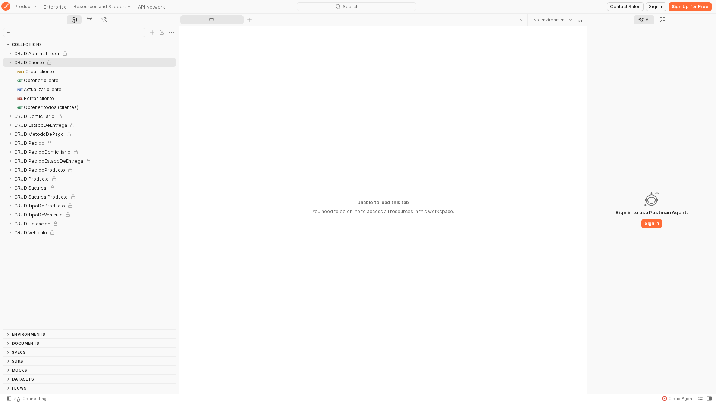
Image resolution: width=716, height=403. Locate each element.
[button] (580, 20)
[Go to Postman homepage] (5, 7)
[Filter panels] (8, 32)
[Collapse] (10, 62)
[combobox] (553, 20)
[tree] (89, 189)
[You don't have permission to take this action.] (249, 19)
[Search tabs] (521, 19)
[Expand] (10, 53)
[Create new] (152, 32)
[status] (31, 398)
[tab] (74, 19)
